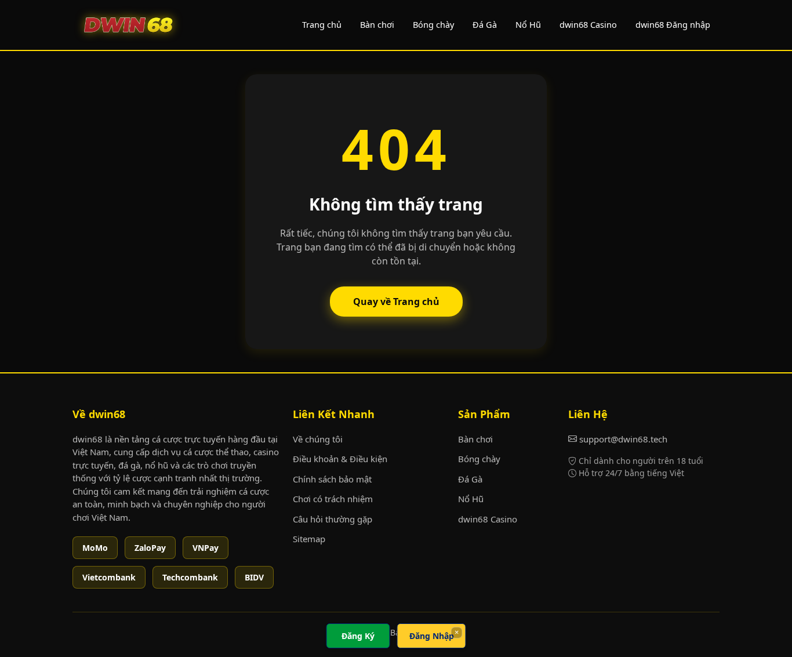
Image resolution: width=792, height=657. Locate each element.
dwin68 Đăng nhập (672, 24)
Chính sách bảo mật (332, 479)
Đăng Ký (358, 635)
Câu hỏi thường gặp (332, 519)
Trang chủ (321, 24)
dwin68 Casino (588, 24)
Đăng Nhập (431, 635)
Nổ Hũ (528, 24)
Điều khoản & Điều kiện (340, 458)
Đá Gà (485, 24)
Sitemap (309, 539)
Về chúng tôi (318, 439)
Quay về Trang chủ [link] (396, 301)
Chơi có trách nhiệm (333, 498)
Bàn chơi (377, 24)
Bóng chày (433, 24)
